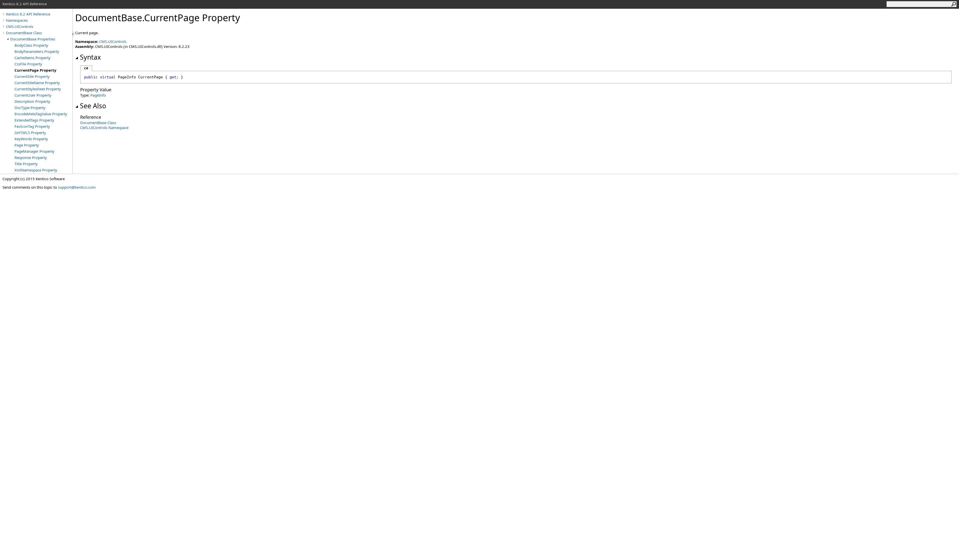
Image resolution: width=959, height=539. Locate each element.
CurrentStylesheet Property (37, 88)
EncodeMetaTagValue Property (40, 113)
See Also (93, 105)
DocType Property (29, 107)
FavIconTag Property (32, 126)
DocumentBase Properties (32, 38)
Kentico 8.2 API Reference (28, 13)
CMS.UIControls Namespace (104, 127)
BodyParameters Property (36, 51)
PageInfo (98, 95)
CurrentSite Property (32, 76)
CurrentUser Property (32, 95)
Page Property (26, 144)
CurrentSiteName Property (37, 82)
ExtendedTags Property (34, 120)
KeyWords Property (31, 138)
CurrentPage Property (35, 70)
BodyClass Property (31, 45)
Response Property (30, 157)
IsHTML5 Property (30, 132)
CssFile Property (28, 63)
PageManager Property (34, 151)
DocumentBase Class (24, 32)
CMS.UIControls (19, 26)
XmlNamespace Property (35, 169)
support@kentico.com (77, 187)
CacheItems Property (32, 57)
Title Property (26, 163)
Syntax (90, 57)
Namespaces (17, 20)
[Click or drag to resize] (73, 34)
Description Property (32, 101)
